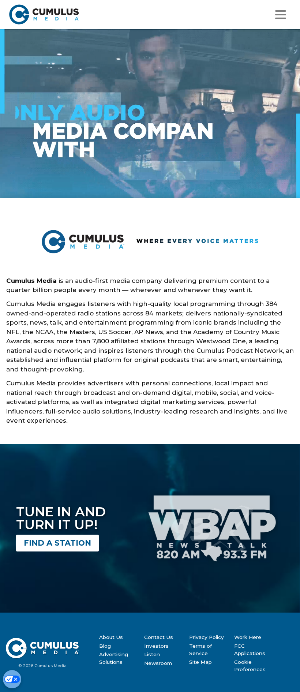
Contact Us (158, 637)
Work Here (247, 637)
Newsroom (158, 663)
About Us (111, 637)
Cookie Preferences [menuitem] (250, 665)
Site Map (200, 662)
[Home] (82, 14)
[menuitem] (119, 637)
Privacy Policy (206, 637)
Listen (152, 654)
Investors (156, 646)
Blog (105, 646)
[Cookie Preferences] (12, 679)
